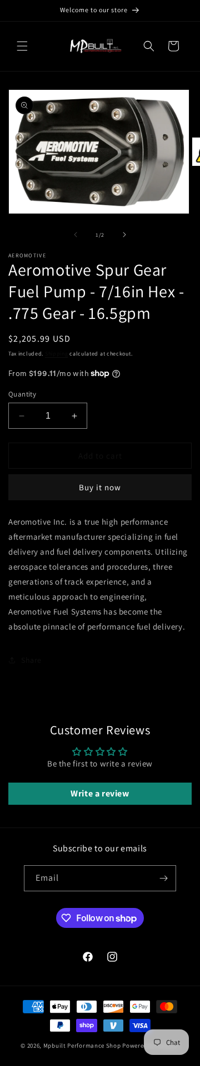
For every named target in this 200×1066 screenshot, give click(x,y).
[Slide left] (75, 234)
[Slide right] (124, 234)
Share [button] (31, 660)
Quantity (22, 394)
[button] (22, 46)
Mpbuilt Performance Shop (82, 1045)
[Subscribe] (163, 878)
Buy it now (100, 487)
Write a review (100, 793)
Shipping (56, 353)
